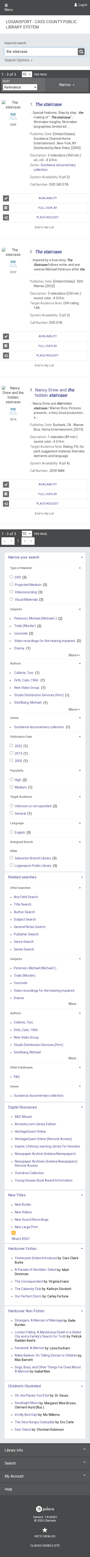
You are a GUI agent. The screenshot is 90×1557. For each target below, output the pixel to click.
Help (8, 1489)
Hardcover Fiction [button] (22, 1248)
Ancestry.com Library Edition (35, 1124)
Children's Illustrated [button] (24, 1386)
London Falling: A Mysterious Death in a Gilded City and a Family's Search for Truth (48, 1334)
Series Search (24, 949)
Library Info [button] (14, 1450)
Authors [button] (15, 663)
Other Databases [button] (21, 1067)
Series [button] (14, 718)
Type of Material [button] (21, 568)
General (21, 813)
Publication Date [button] (21, 736)
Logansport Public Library (33, 865)
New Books (23, 1205)
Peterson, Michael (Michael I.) (35, 618)
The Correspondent (29, 1281)
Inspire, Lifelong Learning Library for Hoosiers (47, 1146)
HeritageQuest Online (30, 1131)
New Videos (23, 1212)
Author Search (24, 912)
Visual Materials (27, 599)
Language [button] (17, 823)
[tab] (67, 85)
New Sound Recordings (31, 1219)
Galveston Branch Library (33, 858)
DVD (18, 577)
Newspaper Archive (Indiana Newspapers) (45, 1154)
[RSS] (13, 1233)
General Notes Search (29, 927)
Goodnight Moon (27, 1403)
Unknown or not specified (33, 806)
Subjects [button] (16, 609)
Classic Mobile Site (45, 1545)
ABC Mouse (23, 1116)
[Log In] (75, 5)
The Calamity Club (28, 1289)
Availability (48, 198)
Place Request (47, 217)
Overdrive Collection (29, 1173)
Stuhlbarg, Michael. (28, 703)
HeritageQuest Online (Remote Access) (43, 1139)
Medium (21, 787)
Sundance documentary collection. (39, 727)
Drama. (19, 648)
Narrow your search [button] (23, 557)
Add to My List (44, 227)
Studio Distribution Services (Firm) (39, 695)
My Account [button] (14, 1476)
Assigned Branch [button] (21, 842)
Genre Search (24, 942)
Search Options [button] (17, 60)
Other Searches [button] (20, 888)
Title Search (22, 904)
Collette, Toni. (24, 673)
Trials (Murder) (25, 626)
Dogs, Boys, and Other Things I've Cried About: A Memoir (48, 1369)
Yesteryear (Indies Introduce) (36, 1258)
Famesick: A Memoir (29, 1348)
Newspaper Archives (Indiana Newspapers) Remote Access (46, 1163)
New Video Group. (27, 688)
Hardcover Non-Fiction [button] (26, 1311)
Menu (9, 10)
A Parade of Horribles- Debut (36, 1270)
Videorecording (26, 592)
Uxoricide (21, 633)
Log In (83, 5)
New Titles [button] (17, 1195)
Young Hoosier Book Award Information (43, 1180)
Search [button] (10, 1463)
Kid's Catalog (45, 1536)
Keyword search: (16, 43)
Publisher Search (26, 934)
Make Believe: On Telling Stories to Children (46, 1355)
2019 (19, 753)
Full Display (47, 208)
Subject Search (25, 919)
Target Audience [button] (21, 796)
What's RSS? (21, 1239)
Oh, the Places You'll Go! (32, 1395)
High (18, 780)
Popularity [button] (16, 770)
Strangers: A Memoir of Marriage (39, 1320)
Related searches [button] (22, 877)
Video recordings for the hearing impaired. (44, 641)
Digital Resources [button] (22, 1107)
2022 (19, 746)
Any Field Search (26, 897)
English (20, 832)
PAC (17, 1077)
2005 (19, 761)
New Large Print (26, 1227)
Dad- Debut (23, 1429)
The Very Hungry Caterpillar (35, 1422)
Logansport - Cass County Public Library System (41, 24)
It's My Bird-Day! (26, 1415)
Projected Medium (28, 585)
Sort (6, 81)
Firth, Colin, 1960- (26, 680)
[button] (67, 85)
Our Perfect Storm (28, 1296)
